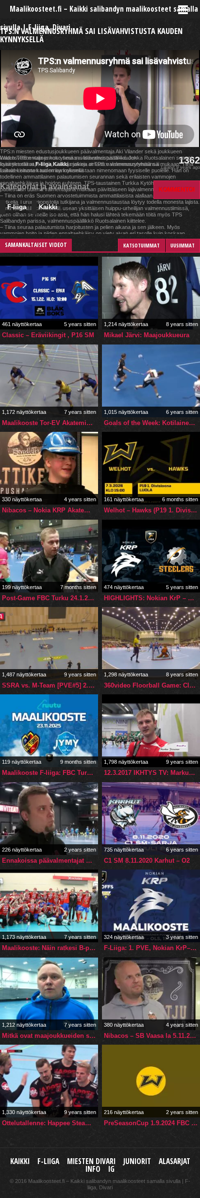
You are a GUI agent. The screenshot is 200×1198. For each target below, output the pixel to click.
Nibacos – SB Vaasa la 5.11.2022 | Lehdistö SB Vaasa (152, 1035)
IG (111, 1169)
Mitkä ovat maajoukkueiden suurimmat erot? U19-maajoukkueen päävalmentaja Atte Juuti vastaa (50, 1035)
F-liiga (16, 207)
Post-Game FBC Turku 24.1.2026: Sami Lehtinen (50, 598)
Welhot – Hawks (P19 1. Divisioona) (152, 510)
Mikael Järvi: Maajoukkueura (146, 335)
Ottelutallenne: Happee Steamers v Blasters (50, 1123)
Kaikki (48, 207)
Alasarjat (174, 1161)
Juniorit (137, 1161)
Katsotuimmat (141, 245)
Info (92, 1169)
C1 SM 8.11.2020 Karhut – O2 (147, 860)
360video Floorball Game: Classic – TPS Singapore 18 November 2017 (152, 685)
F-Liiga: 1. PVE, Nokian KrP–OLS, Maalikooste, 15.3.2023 (152, 948)
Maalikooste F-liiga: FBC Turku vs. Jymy (50, 772)
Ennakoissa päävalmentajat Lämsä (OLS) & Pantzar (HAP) (50, 860)
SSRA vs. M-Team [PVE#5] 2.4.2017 (50, 685)
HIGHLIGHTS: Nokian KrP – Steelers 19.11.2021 (152, 598)
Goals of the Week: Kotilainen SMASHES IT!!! (152, 423)
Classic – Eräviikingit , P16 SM (48, 335)
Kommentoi (177, 189)
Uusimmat (182, 245)
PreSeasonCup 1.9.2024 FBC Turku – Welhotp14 (152, 1123)
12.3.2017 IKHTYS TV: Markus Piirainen (152, 772)
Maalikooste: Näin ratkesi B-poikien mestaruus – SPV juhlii (50, 948)
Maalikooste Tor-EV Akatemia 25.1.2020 (50, 423)
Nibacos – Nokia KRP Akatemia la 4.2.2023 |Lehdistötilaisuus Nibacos (50, 510)
